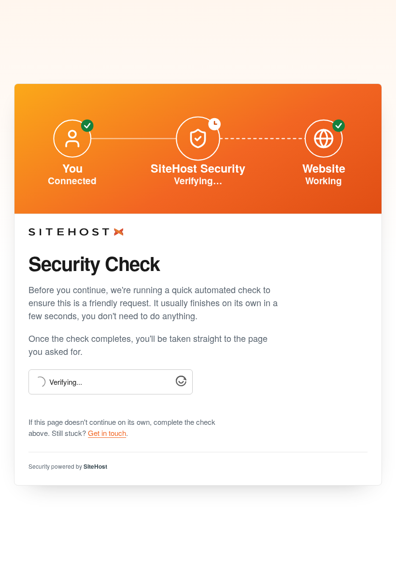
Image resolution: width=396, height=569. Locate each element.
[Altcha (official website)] (181, 383)
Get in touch (107, 433)
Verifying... (65, 382)
